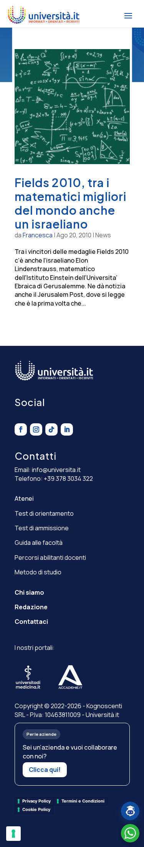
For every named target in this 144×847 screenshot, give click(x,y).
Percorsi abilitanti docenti (50, 557)
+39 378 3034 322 (68, 478)
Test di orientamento (44, 513)
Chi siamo (29, 592)
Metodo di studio (38, 572)
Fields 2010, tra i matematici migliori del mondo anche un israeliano (70, 203)
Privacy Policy (36, 801)
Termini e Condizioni (82, 801)
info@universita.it (56, 469)
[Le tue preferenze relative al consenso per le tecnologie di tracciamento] (13, 833)
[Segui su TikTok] (51, 429)
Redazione (31, 607)
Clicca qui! (45, 769)
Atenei (24, 498)
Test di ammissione (42, 528)
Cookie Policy (36, 809)
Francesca (38, 235)
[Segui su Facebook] (21, 429)
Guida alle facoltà (39, 542)
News (103, 235)
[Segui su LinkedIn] (67, 429)
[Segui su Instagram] (36, 429)
